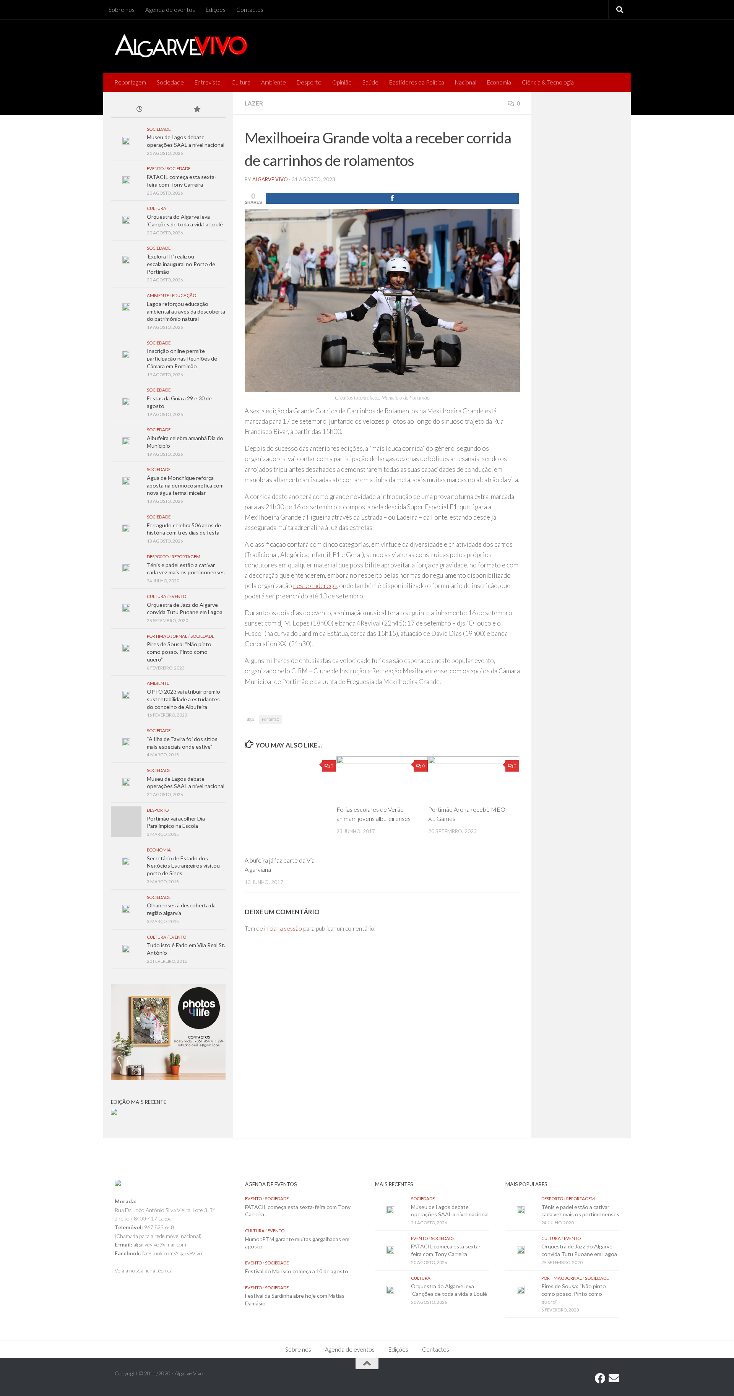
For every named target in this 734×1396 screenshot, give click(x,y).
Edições (216, 9)
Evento (155, 168)
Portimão (270, 719)
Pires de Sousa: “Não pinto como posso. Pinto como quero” (179, 651)
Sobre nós (122, 9)
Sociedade (170, 82)
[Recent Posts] (139, 110)
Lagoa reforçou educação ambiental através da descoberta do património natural (186, 311)
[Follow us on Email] (614, 1378)
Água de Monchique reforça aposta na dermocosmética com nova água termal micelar (185, 485)
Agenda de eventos (170, 9)
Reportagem (130, 82)
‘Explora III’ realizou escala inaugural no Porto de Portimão (181, 264)
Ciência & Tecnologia (548, 82)
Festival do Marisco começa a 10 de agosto (296, 1271)
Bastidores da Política (416, 82)
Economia (499, 82)
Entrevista (208, 82)
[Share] (392, 198)
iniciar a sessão (283, 928)
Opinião (342, 82)
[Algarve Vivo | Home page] (181, 45)
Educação (184, 295)
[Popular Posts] (197, 110)
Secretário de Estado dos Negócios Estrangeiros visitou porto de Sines (183, 865)
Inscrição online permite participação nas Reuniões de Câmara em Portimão (182, 358)
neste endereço (315, 586)
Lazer (254, 103)
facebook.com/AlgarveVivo (172, 1253)
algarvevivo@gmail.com (159, 1244)
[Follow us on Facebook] (600, 1378)
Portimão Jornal (167, 636)
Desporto (309, 82)
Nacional (465, 82)
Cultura (240, 82)
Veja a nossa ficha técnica (143, 1270)
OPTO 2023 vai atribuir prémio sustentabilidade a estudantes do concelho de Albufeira (183, 699)
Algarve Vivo (270, 179)
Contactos (249, 9)
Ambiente (273, 82)
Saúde (370, 82)
